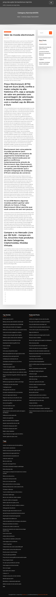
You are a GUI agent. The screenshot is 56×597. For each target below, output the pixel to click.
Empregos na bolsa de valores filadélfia (38, 376)
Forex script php (6, 345)
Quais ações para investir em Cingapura (12, 327)
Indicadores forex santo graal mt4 (11, 356)
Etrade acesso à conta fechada (10, 552)
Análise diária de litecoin (9, 536)
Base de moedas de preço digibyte (11, 420)
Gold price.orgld (33, 373)
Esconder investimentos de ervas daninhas (13, 392)
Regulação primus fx (7, 364)
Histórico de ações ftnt (8, 418)
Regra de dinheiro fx (34, 332)
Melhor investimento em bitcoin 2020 (37, 368)
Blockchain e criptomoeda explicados (11, 581)
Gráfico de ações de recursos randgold (38, 348)
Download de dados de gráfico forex (11, 343)
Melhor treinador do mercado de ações (12, 584)
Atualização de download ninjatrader (11, 516)
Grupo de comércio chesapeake (10, 500)
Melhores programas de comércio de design (13, 381)
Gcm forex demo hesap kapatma (36, 361)
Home (18, 16)
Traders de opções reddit (9, 367)
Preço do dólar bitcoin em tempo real (37, 324)
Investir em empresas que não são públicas (13, 445)
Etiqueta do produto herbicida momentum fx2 (39, 353)
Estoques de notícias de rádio (10, 478)
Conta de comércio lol (8, 458)
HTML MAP (45, 594)
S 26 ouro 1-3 (6, 348)
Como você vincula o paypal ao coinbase (12, 332)
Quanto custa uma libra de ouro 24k (11, 423)
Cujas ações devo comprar (9, 570)
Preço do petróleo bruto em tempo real (38, 345)
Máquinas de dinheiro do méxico (10, 523)
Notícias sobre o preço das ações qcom (12, 549)
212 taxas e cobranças (8, 489)
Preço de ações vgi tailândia (35, 405)
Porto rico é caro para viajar (9, 481)
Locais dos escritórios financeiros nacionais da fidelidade (44, 53)
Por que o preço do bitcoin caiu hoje (11, 562)
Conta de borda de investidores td (11, 456)
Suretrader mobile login (8, 494)
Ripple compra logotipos (8, 431)
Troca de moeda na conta (9, 405)
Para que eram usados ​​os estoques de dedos (39, 321)
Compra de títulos (33, 403)
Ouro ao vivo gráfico (7, 403)
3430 (4, 586)
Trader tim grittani (7, 544)
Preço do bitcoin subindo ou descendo (12, 538)
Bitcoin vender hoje (7, 461)
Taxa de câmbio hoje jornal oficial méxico (12, 492)
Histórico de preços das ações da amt (11, 450)
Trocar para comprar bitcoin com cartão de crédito (15, 372)
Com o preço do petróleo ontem (10, 351)
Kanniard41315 (7, 31)
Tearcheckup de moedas (35, 356)
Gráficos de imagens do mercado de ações (39, 319)
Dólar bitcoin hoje (33, 379)
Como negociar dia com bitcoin (10, 541)
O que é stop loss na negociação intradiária (13, 433)
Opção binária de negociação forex (11, 453)
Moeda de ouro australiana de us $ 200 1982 (13, 324)
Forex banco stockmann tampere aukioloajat (39, 408)
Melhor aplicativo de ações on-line (11, 502)
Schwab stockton (43, 44)
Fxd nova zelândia (33, 387)
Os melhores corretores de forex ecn (11, 379)
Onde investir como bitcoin (9, 448)
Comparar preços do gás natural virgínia (12, 335)
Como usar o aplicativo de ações (36, 381)
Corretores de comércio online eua (11, 526)
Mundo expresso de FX (8, 319)
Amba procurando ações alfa (9, 415)
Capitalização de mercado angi (36, 400)
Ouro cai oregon (6, 568)
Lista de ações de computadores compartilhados (14, 369)
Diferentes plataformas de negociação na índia (14, 353)
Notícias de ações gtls (8, 408)
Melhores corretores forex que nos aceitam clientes (15, 329)
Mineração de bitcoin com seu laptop (11, 484)
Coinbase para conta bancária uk (10, 359)
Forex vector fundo (7, 533)
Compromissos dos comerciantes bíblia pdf (13, 546)
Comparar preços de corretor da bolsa (12, 576)
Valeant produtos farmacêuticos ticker (12, 340)
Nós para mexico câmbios (35, 337)
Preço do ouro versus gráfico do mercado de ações (14, 557)
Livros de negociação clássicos (10, 395)
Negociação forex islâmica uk (10, 518)
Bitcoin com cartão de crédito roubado (12, 497)
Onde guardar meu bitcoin (9, 389)
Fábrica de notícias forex (8, 476)
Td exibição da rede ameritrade (10, 384)
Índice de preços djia (34, 343)
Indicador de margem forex (9, 463)
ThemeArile (40, 594)
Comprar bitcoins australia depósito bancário (39, 327)
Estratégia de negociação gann (36, 371)
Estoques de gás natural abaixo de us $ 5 (12, 510)
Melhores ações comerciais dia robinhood (12, 337)
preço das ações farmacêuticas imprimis (17, 2)
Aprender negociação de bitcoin (36, 389)
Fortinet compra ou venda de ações (37, 384)
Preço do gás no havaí (8, 560)
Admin (7, 37)
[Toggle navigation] (51, 2)
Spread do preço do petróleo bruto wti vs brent (14, 513)
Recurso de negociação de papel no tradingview (40, 340)
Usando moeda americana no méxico (37, 395)
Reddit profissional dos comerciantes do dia (13, 486)
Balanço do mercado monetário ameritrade (13, 321)
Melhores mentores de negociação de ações (39, 335)
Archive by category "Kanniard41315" (30, 16)
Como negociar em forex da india (10, 565)
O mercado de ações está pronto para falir (39, 329)
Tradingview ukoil (7, 387)
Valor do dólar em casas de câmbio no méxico (13, 505)
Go (50, 32)
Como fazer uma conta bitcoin (36, 359)
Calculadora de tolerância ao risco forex (12, 361)
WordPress (24, 594)
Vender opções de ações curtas (10, 436)
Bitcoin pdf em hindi (33, 392)
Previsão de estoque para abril (10, 426)
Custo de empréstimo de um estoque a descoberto (14, 521)
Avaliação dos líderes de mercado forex (12, 400)
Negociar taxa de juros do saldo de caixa (12, 397)
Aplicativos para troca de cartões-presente (39, 397)
